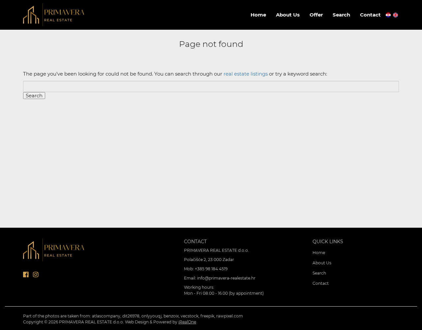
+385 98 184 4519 (211, 268)
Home (258, 15)
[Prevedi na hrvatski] (389, 14)
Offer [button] (316, 15)
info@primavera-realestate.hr (226, 278)
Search (341, 15)
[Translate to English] (396, 14)
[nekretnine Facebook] (26, 274)
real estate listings (246, 74)
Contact (370, 15)
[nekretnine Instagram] (36, 274)
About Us (288, 15)
